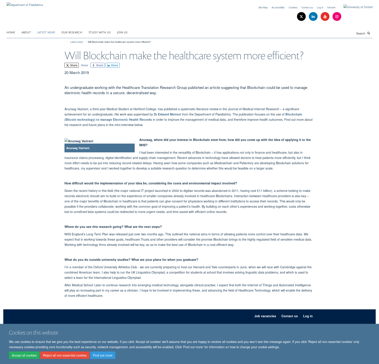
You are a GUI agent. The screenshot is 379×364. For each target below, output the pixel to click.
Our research (71, 32)
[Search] (368, 33)
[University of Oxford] (354, 7)
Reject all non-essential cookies (65, 355)
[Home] (65, 42)
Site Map (263, 7)
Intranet (331, 7)
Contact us (307, 7)
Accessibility (278, 7)
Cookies (293, 7)
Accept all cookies (24, 355)
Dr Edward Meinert (167, 114)
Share (73, 65)
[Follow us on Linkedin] (313, 16)
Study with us (100, 32)
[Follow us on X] (302, 16)
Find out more (103, 355)
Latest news (46, 32)
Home (11, 32)
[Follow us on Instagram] (337, 16)
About (26, 32)
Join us (122, 32)
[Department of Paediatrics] (25, 3)
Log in (320, 7)
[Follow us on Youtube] (325, 16)
